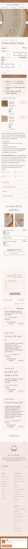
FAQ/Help (16, 484)
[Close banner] (26, 539)
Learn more (14, 93)
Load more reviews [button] (14, 435)
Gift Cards (4, 493)
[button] (2, 4)
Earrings (4, 481)
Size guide (16, 491)
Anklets (4, 491)
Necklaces (4, 483)
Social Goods (17, 528)
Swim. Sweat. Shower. (19, 496)
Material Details (22, 57)
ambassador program (19, 509)
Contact (16, 501)
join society (13, 7)
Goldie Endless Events (20, 516)
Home (2, 40)
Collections (5, 476)
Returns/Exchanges (19, 489)
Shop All (4, 498)
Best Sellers (5, 479)
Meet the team (17, 513)
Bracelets (4, 486)
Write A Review (15, 294)
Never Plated (17, 494)
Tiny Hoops (23, 148)
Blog (15, 523)
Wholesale (17, 499)
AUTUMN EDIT (4, 7)
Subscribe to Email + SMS (19, 482)
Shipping (16, 487)
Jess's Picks (7, 40)
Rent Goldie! (17, 518)
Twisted (20, 54)
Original (7, 54)
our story (16, 511)
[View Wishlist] (23, 4)
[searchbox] (9, 300)
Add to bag (14, 76)
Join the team (17, 530)
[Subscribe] (25, 466)
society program (18, 476)
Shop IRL (16, 525)
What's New (22, 7)
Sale (3, 495)
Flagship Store (18, 521)
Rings (3, 488)
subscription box (18, 479)
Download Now (6, 546)
